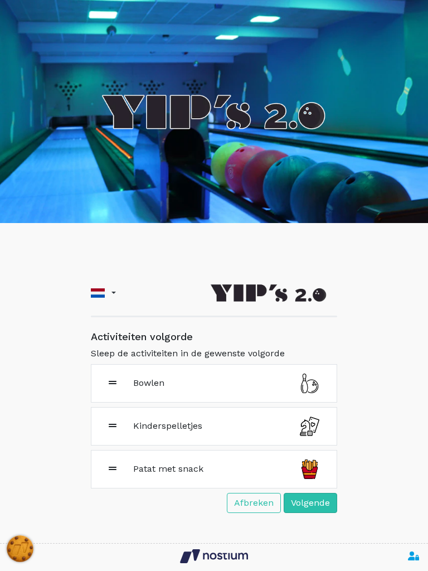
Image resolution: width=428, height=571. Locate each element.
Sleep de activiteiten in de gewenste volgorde (188, 353)
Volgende (310, 502)
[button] (103, 293)
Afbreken (254, 502)
